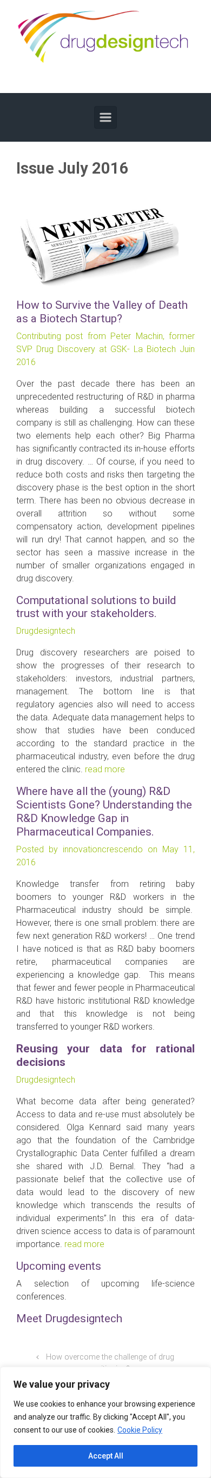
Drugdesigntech (45, 631)
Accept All (105, 1456)
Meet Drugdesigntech (69, 1318)
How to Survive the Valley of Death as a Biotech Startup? (102, 312)
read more (105, 769)
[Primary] (105, 117)
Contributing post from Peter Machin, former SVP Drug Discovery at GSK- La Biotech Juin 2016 (105, 349)
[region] (105, 1422)
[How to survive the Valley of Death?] (97, 243)
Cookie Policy (139, 1430)
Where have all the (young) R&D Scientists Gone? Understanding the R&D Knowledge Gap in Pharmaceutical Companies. (104, 811)
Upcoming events (58, 1266)
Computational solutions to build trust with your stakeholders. (96, 607)
